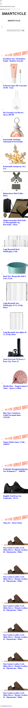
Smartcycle (9, 706)
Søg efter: (2, 9)
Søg (23, 30)
